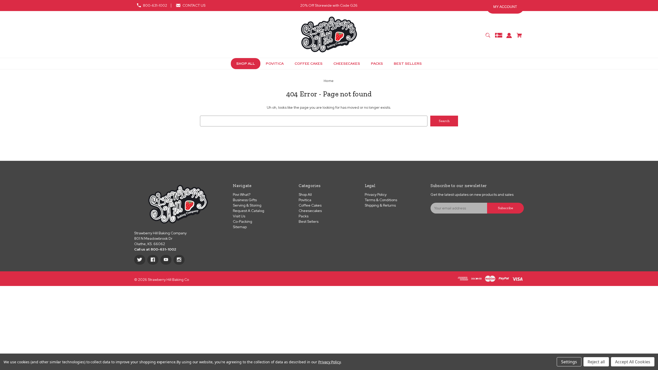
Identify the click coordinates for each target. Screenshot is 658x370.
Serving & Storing (247, 205)
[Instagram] (179, 259)
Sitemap (240, 227)
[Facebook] (153, 259)
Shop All (305, 194)
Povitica (305, 200)
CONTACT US (193, 5)
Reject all (596, 362)
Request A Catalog (248, 210)
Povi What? (241, 194)
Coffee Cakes (310, 205)
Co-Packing (242, 221)
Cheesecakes (310, 210)
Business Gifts (245, 200)
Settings (569, 362)
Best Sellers (308, 221)
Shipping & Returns (380, 205)
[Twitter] (139, 259)
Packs (303, 216)
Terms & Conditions (381, 200)
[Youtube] (166, 259)
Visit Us (239, 216)
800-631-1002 (155, 5)
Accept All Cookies (632, 362)
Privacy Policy (376, 194)
